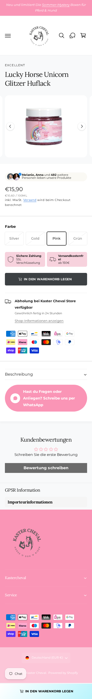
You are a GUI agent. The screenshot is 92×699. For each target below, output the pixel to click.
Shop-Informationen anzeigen (39, 321)
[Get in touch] (72, 35)
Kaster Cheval (36, 673)
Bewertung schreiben (46, 468)
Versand (29, 200)
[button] (7, 35)
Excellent (15, 65)
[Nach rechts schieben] (82, 126)
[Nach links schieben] (10, 126)
